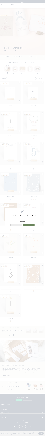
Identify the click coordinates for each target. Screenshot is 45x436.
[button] (22, 221)
